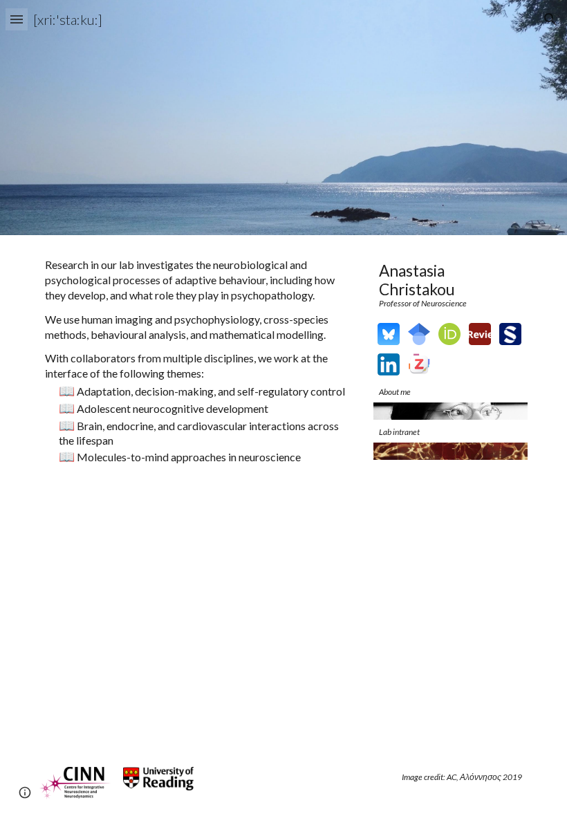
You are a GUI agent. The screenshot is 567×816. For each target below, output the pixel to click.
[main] (200, 361)
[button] (16, 19)
